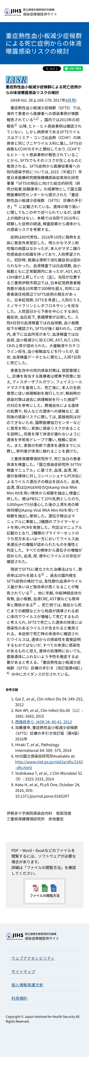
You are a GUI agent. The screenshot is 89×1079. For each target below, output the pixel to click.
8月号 (70, 100)
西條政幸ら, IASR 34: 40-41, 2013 (43, 721)
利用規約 (19, 998)
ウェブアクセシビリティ (33, 958)
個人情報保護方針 (27, 985)
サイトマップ (23, 971)
